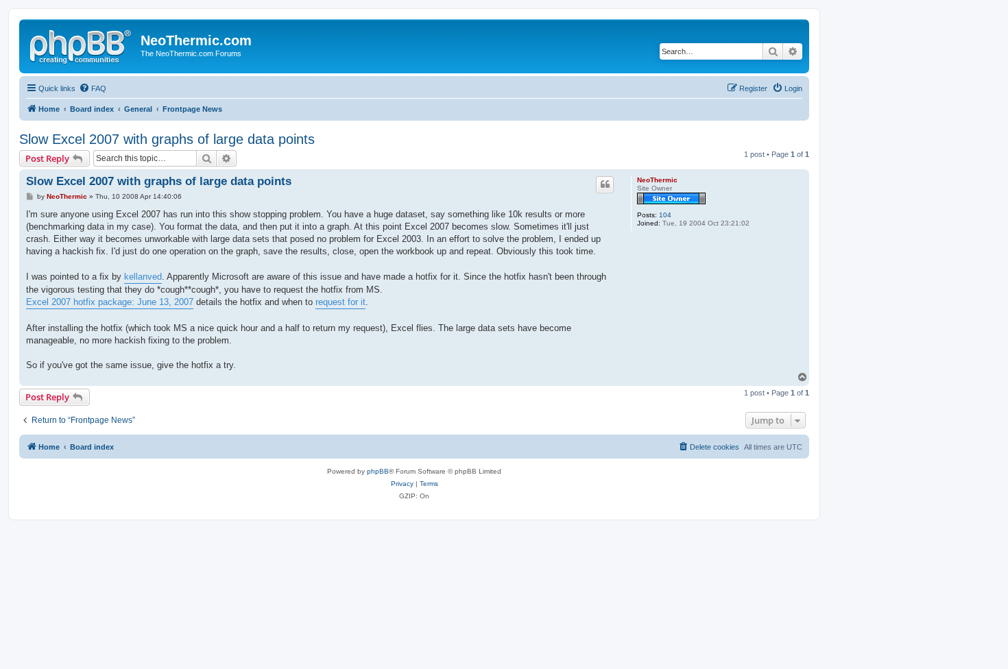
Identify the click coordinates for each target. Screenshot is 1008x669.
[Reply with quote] (605, 184)
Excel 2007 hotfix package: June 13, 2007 (109, 302)
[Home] (82, 44)
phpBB (378, 471)
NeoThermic (657, 180)
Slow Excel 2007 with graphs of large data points (167, 139)
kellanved (143, 276)
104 (665, 215)
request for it (340, 302)
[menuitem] (92, 88)
